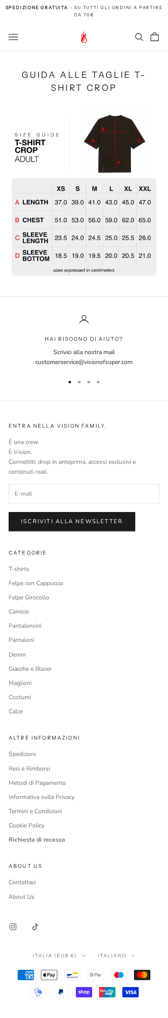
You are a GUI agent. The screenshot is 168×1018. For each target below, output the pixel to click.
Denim (17, 655)
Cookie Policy (26, 825)
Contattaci (22, 882)
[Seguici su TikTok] (35, 926)
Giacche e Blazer (30, 669)
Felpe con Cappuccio (36, 583)
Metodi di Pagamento (37, 783)
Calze (16, 711)
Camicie (19, 612)
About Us (21, 897)
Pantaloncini (25, 626)
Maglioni (20, 683)
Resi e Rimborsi (29, 769)
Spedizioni (22, 754)
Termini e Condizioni (35, 811)
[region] (84, 340)
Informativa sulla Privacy (42, 797)
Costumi (20, 697)
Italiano (112, 956)
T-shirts (19, 569)
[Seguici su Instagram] (13, 926)
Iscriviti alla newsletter (72, 521)
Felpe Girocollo (29, 597)
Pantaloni (21, 640)
